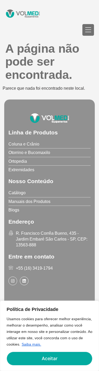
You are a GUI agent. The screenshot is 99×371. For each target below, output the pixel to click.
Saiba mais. (31, 344)
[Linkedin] (24, 281)
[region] (49, 336)
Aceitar (50, 358)
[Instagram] (12, 281)
